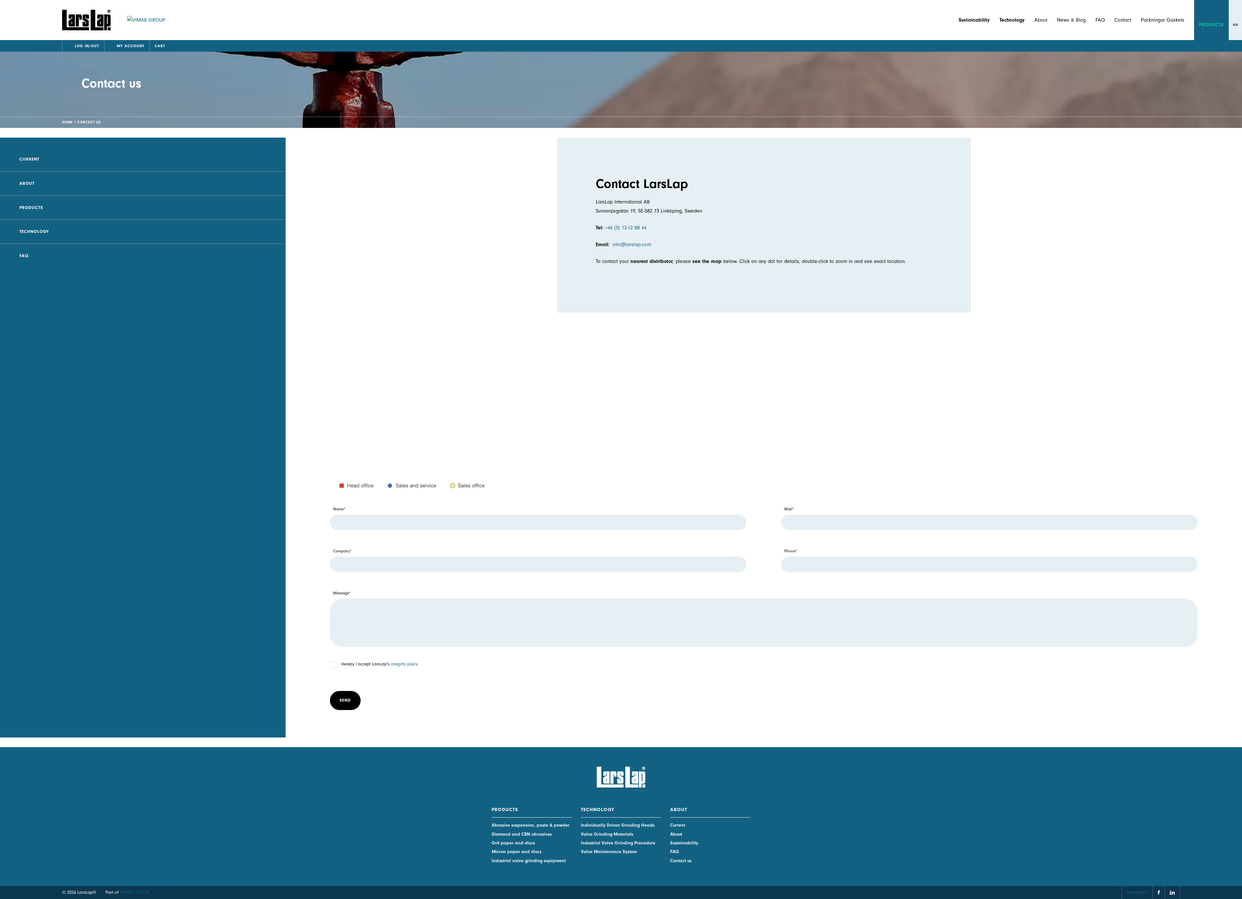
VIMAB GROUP (135, 892)
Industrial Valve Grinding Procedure (618, 843)
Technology (34, 231)
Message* (342, 593)
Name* (339, 509)
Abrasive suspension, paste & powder (531, 825)
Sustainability (684, 843)
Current (29, 159)
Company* (342, 551)
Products (1211, 24)
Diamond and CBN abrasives (522, 834)
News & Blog (1071, 20)
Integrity (1137, 892)
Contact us (681, 860)
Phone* (790, 551)
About (1040, 20)
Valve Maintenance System (609, 851)
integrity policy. (405, 664)
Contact (1123, 20)
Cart (160, 46)
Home (67, 122)
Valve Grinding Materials (607, 834)
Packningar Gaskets (1162, 20)
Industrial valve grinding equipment (529, 860)
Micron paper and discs (516, 851)
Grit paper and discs (513, 843)
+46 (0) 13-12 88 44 (626, 228)
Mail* (789, 509)
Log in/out (87, 46)
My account (131, 46)
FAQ (1100, 20)
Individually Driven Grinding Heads (618, 825)
